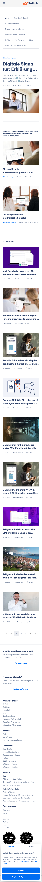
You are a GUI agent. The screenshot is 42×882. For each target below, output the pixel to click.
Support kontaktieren (11, 752)
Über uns (6, 810)
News (31, 40)
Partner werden (21, 663)
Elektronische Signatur (15, 34)
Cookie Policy (25, 861)
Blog (4, 776)
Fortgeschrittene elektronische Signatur (18, 795)
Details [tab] (31, 847)
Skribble (33, 3)
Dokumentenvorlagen (14, 29)
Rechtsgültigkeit (21, 18)
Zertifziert (6, 707)
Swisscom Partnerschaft (12, 719)
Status (5, 758)
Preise (5, 734)
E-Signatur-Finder (10, 764)
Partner (6, 822)
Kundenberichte (12, 23)
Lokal (5, 713)
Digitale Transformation (15, 46)
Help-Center (8, 749)
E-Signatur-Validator (11, 767)
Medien (6, 825)
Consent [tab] (11, 847)
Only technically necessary (21, 877)
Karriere (6, 819)
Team (5, 816)
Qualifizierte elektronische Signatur (16, 798)
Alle (7, 18)
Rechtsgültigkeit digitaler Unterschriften (18, 782)
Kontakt (6, 828)
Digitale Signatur (9, 792)
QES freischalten (9, 761)
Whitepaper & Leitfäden (12, 779)
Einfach (5, 704)
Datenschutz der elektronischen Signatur (19, 801)
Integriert (6, 710)
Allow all (21, 870)
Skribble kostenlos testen (12, 740)
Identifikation (8, 737)
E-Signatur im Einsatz (14, 40)
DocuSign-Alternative (11, 722)
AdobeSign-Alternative (12, 725)
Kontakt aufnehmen (21, 689)
